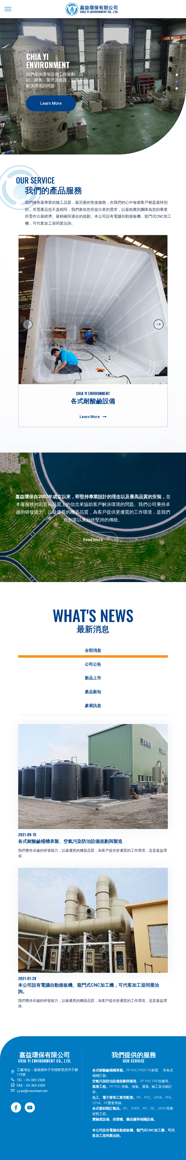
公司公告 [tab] (93, 664)
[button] (28, 324)
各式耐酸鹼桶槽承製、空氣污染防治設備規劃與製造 (70, 841)
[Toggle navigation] (8, 9)
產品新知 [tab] (93, 691)
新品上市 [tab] (93, 677)
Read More (93, 539)
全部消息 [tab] (93, 650)
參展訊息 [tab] (93, 705)
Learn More (51, 103)
